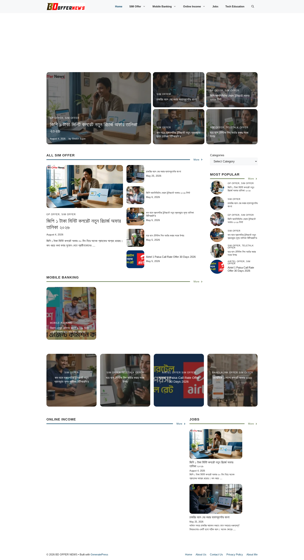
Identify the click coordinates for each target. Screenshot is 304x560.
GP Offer (56, 118)
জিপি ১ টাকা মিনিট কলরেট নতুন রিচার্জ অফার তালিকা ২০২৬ (241, 189)
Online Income (192, 6)
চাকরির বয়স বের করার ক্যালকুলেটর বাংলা (177, 99)
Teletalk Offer (237, 127)
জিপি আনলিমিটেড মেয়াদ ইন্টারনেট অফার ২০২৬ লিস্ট (168, 192)
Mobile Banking (162, 6)
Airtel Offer (171, 372)
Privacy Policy (234, 554)
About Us (201, 554)
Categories (217, 155)
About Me (252, 554)
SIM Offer (135, 6)
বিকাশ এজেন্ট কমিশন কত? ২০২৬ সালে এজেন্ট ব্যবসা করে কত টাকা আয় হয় (69, 330)
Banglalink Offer (225, 372)
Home (118, 6)
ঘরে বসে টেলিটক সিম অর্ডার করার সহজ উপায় (165, 235)
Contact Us (216, 554)
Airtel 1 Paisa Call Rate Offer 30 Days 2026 (171, 256)
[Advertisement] (152, 46)
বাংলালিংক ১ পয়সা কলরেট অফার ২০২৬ (232, 377)
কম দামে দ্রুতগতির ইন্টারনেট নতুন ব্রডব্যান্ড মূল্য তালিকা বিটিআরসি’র (178, 134)
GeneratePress (99, 554)
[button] (253, 6)
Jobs (215, 6)
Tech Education (234, 6)
